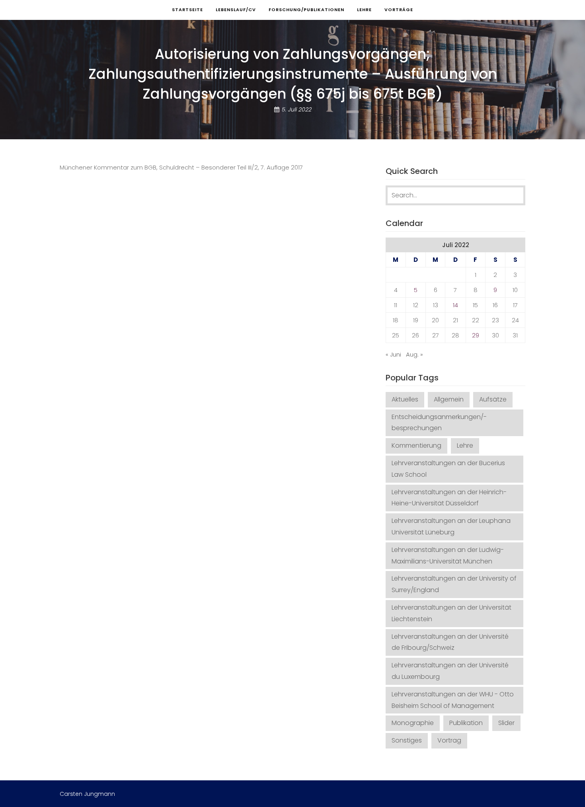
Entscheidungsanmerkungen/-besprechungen (439, 422)
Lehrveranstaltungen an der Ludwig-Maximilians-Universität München (448, 555)
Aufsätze (493, 399)
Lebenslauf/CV (236, 9)
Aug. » (414, 354)
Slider (506, 722)
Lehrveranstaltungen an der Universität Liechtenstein (451, 613)
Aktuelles (405, 399)
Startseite (187, 9)
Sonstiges (407, 740)
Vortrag (449, 740)
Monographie (413, 722)
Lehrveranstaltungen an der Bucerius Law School (448, 468)
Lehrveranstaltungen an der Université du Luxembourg (450, 671)
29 (475, 335)
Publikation (466, 722)
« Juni (393, 354)
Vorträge (398, 9)
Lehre (364, 9)
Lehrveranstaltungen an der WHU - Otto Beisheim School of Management (453, 700)
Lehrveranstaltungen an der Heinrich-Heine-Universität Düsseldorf (449, 497)
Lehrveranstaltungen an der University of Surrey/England (454, 584)
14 (455, 305)
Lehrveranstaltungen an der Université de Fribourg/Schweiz (450, 642)
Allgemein (449, 399)
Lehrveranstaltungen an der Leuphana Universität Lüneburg (451, 526)
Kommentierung (416, 445)
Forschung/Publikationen (306, 9)
